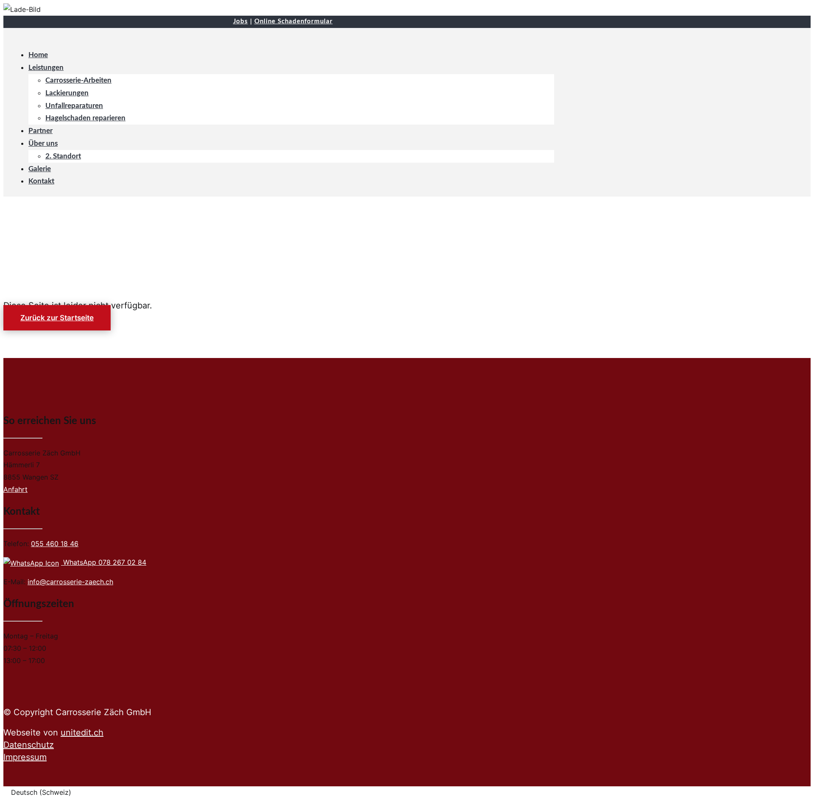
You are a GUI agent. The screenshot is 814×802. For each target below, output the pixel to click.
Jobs (240, 21)
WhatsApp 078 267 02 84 (103, 562)
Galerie (39, 168)
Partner (40, 130)
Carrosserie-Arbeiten (78, 80)
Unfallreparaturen (74, 105)
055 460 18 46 (54, 543)
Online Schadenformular (293, 21)
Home (38, 54)
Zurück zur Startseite (57, 318)
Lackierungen (67, 93)
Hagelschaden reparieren (85, 118)
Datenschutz (28, 745)
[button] (407, 792)
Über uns (43, 143)
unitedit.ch (82, 732)
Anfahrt (15, 489)
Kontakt (41, 181)
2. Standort (63, 156)
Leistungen (46, 67)
